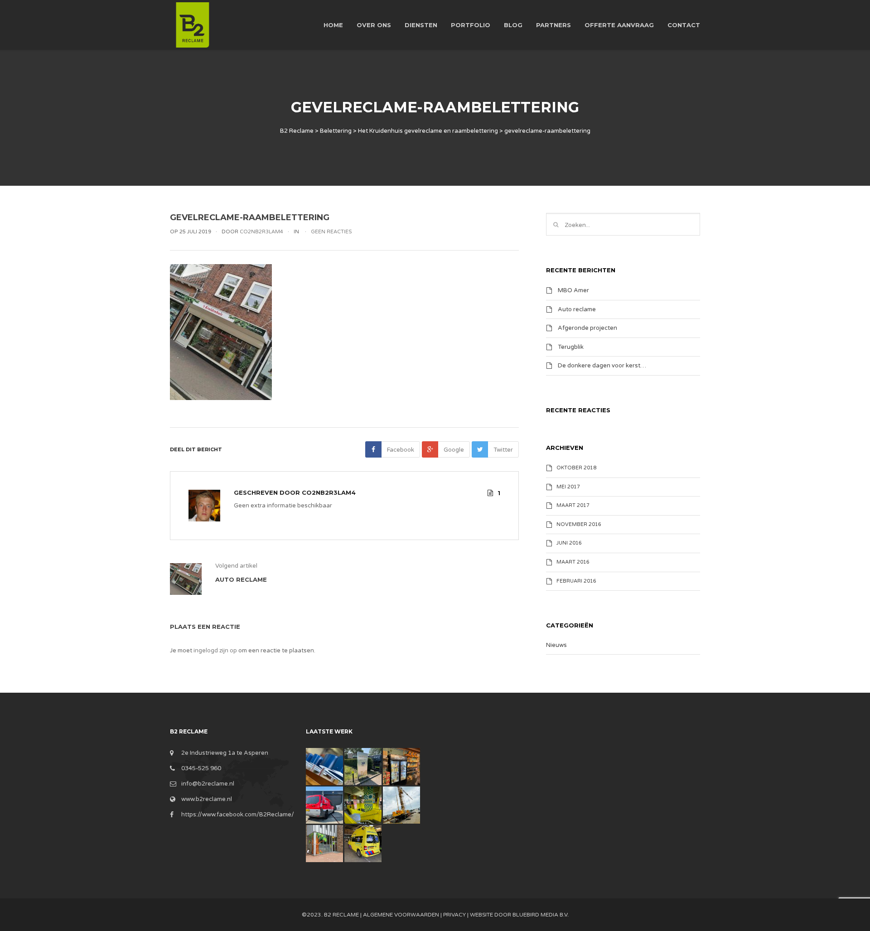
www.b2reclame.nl (206, 799)
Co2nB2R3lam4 (329, 492)
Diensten (421, 25)
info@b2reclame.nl (207, 783)
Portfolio (470, 25)
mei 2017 (568, 487)
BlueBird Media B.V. (540, 915)
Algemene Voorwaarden (401, 915)
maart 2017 (573, 505)
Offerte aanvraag (619, 25)
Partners (553, 25)
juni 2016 (569, 543)
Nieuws (556, 645)
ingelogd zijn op (215, 650)
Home (333, 25)
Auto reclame (577, 309)
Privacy (454, 915)
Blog (513, 25)
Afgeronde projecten (587, 328)
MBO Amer (573, 290)
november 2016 (578, 524)
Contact (683, 25)
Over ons (374, 25)
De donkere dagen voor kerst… (602, 365)
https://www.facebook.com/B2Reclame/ (237, 814)
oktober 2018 (576, 468)
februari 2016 (576, 581)
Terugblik (571, 346)
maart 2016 (573, 562)
